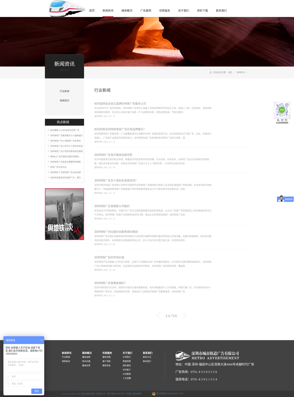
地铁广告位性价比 (58, 167)
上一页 (158, 315)
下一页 (184, 315)
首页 (92, 10)
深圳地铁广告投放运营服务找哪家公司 (66, 162)
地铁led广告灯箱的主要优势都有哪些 (66, 156)
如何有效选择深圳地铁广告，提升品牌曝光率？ (66, 178)
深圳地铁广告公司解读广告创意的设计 (66, 141)
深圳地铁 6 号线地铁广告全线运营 (65, 172)
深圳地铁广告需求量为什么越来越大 (66, 135)
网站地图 (136, 394)
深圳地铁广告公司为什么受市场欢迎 (66, 146)
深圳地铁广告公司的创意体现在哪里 (66, 151)
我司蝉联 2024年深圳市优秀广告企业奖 (66, 130)
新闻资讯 (241, 72)
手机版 (128, 394)
